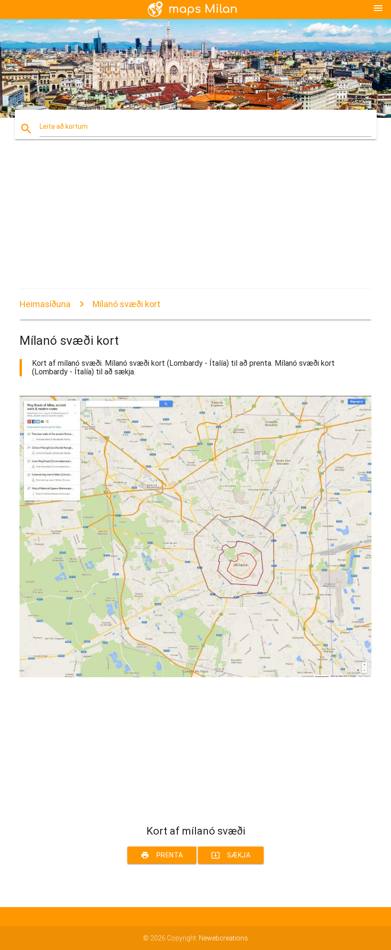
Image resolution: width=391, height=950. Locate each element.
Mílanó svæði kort (126, 304)
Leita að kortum (64, 126)
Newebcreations (223, 938)
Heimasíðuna (45, 304)
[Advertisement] (195, 222)
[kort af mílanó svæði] (195, 675)
